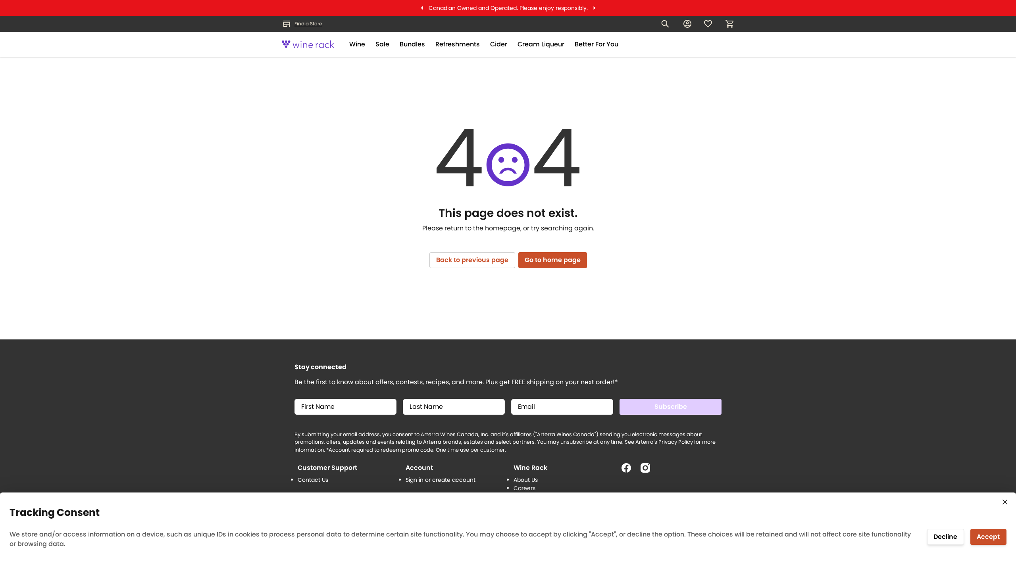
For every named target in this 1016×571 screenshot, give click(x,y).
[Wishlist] (708, 24)
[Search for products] (665, 24)
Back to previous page (472, 259)
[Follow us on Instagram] (648, 471)
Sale (382, 44)
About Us (526, 480)
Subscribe (670, 406)
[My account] (687, 24)
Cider (498, 44)
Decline (945, 536)
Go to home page (553, 259)
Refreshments (457, 44)
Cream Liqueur (541, 44)
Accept (988, 536)
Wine (357, 44)
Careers (524, 488)
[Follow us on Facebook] (629, 471)
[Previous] (422, 8)
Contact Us (313, 480)
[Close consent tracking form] (1005, 502)
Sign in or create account (440, 480)
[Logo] (308, 44)
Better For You (596, 44)
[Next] (594, 8)
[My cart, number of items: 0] (729, 24)
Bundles (412, 44)
